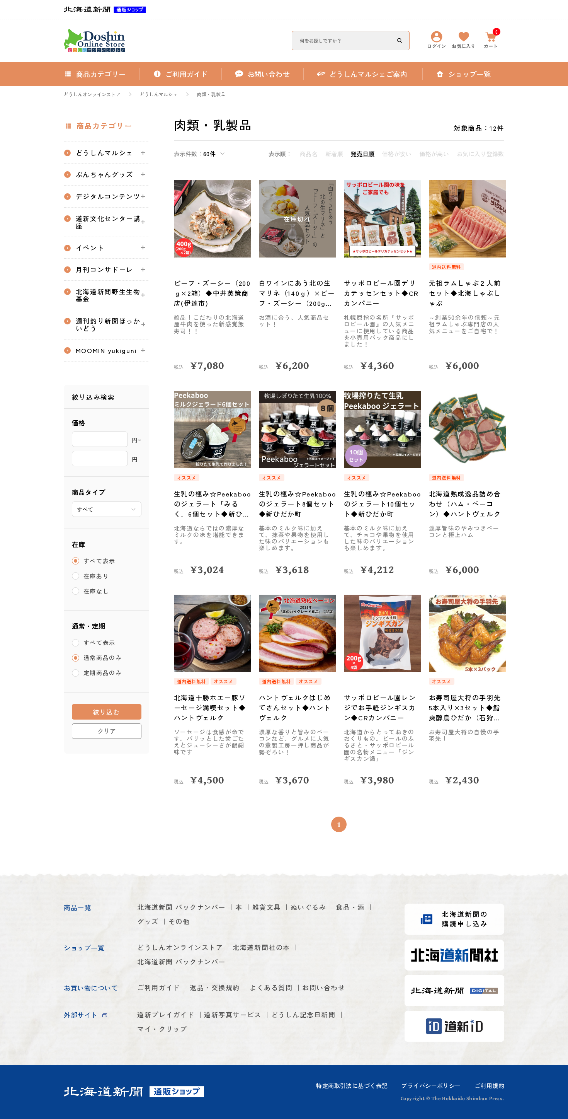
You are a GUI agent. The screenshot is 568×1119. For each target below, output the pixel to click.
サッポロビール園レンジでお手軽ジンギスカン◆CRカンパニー (380, 707)
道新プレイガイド (165, 1014)
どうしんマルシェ (159, 94)
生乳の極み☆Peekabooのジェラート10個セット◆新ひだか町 (382, 504)
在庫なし (96, 591)
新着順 (334, 153)
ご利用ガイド (158, 987)
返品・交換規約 (215, 987)
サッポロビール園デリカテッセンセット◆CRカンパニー (381, 293)
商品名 (309, 153)
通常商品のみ (102, 658)
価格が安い (397, 153)
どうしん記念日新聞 (303, 1014)
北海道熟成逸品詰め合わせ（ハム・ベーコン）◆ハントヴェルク (465, 504)
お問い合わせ (323, 987)
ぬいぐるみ (309, 907)
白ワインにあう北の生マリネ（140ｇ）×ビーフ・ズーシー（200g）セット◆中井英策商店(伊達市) (297, 293)
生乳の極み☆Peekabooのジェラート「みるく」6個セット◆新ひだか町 (212, 504)
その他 (179, 921)
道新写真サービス (232, 1014)
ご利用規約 (489, 1085)
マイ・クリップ (162, 1028)
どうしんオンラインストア (92, 94)
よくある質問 (271, 987)
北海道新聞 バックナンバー (181, 907)
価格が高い (434, 153)
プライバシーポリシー (431, 1085)
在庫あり (96, 576)
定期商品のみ (102, 673)
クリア (106, 730)
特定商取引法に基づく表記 (352, 1085)
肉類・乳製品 (211, 94)
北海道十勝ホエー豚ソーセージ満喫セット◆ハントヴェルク (210, 707)
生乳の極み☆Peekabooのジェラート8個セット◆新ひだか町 (297, 504)
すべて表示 (99, 561)
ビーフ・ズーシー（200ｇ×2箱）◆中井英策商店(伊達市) (212, 293)
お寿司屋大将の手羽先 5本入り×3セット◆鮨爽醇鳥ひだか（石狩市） (465, 708)
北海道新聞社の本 (261, 947)
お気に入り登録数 (480, 153)
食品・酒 (350, 907)
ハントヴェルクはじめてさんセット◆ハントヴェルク (295, 707)
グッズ (148, 921)
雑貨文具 (266, 907)
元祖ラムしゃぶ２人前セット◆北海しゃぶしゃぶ (465, 293)
